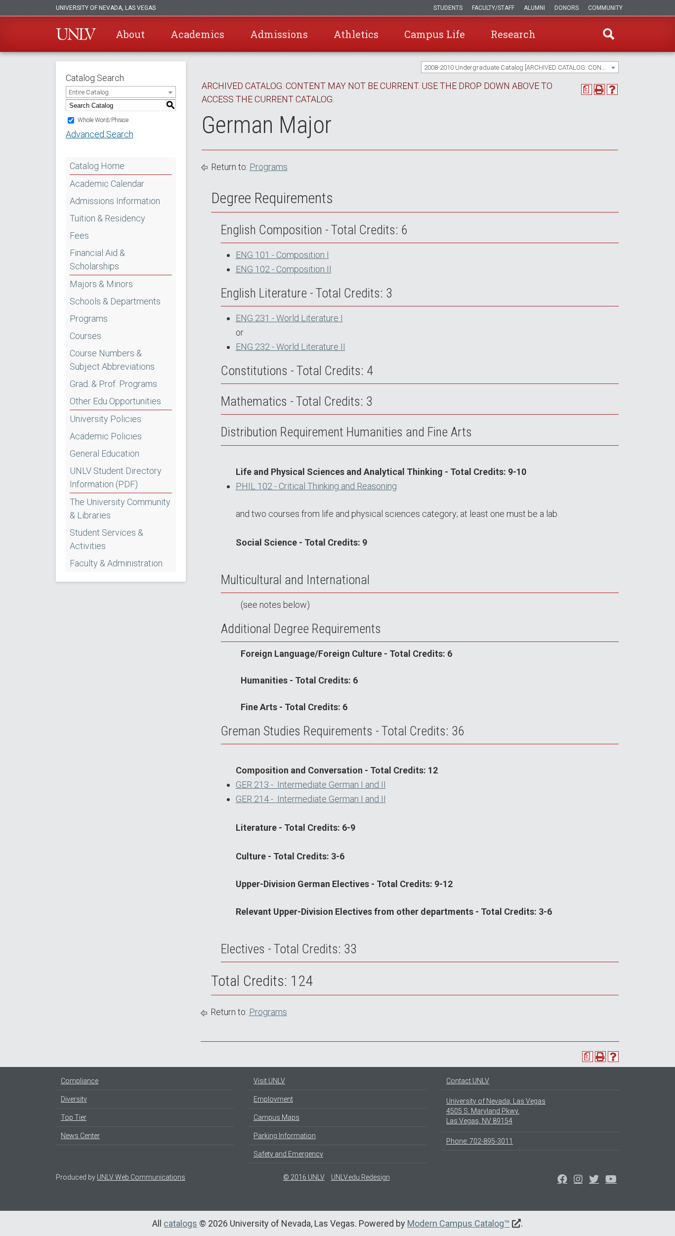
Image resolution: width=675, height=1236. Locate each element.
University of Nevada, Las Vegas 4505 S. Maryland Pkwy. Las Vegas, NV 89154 (496, 1111)
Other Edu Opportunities (115, 401)
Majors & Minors (101, 284)
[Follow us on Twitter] (578, 1180)
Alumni (534, 7)
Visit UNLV (269, 1081)
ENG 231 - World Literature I (289, 318)
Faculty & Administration (116, 563)
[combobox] (520, 67)
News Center (80, 1136)
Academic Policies (106, 436)
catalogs (180, 1223)
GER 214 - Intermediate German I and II (311, 799)
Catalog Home (97, 166)
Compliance (79, 1081)
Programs (89, 318)
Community (605, 7)
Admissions (279, 34)
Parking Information (284, 1136)
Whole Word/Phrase (103, 120)
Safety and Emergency (288, 1154)
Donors (566, 7)
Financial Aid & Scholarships (97, 259)
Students (448, 7)
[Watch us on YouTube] (611, 1180)
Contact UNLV (467, 1081)
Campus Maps (276, 1117)
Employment (273, 1099)
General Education (104, 453)
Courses (85, 336)
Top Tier (73, 1117)
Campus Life (434, 34)
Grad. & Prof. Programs (113, 384)
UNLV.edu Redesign (360, 1177)
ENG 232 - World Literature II (290, 346)
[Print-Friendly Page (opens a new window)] (599, 89)
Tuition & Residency (107, 218)
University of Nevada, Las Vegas (106, 7)
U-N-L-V (76, 34)
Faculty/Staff (493, 7)
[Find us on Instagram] (594, 1180)
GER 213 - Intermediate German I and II (311, 784)
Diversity (74, 1099)
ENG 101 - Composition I (282, 255)
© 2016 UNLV (304, 1177)
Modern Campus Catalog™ (458, 1223)
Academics (197, 34)
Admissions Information (115, 201)
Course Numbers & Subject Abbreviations (112, 360)
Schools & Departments (115, 301)
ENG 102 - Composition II (284, 269)
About (130, 34)
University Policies (105, 419)
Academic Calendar (107, 183)
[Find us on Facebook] (562, 1180)
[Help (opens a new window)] (612, 89)
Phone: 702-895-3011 (479, 1141)
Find (609, 34)
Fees (79, 235)
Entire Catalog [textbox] (89, 92)
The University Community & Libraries (120, 508)
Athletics (356, 34)
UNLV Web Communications (141, 1177)
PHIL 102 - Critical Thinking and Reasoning (316, 486)
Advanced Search (99, 134)
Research (513, 34)
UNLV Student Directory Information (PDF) (116, 477)
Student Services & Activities (106, 539)
